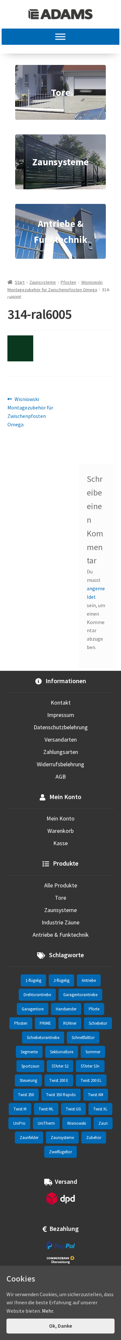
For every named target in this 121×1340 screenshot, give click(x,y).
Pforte (94, 1009)
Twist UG (73, 1109)
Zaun (103, 1123)
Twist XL (100, 1109)
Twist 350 (26, 1094)
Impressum (60, 715)
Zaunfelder (29, 1137)
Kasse (60, 843)
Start (20, 282)
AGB (60, 776)
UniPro (19, 1123)
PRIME (45, 1023)
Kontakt (61, 702)
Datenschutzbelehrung (61, 727)
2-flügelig (61, 980)
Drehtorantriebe (37, 994)
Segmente (29, 1052)
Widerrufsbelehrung (60, 764)
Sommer (93, 1052)
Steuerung (28, 1080)
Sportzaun (30, 1066)
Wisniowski (76, 1123)
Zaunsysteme (42, 282)
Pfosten (68, 282)
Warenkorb (60, 830)
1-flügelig (33, 980)
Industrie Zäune (60, 922)
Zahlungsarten (60, 752)
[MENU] (60, 37)
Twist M (20, 1109)
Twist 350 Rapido (61, 1094)
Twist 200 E (58, 1080)
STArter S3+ (90, 1066)
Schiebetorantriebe (43, 1037)
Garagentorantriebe (80, 994)
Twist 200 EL (91, 1080)
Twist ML (46, 1109)
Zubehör (93, 1137)
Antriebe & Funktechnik (61, 934)
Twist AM (95, 1094)
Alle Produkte (60, 885)
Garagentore (33, 1009)
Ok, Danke (60, 1325)
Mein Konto (60, 818)
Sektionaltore (61, 1052)
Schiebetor (98, 1023)
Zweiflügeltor (60, 1152)
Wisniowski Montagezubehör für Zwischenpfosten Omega (30, 411)
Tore (60, 897)
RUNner (69, 1023)
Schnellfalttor (83, 1037)
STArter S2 (60, 1066)
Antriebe (89, 980)
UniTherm (46, 1123)
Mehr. (48, 1311)
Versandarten (61, 739)
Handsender (66, 1009)
